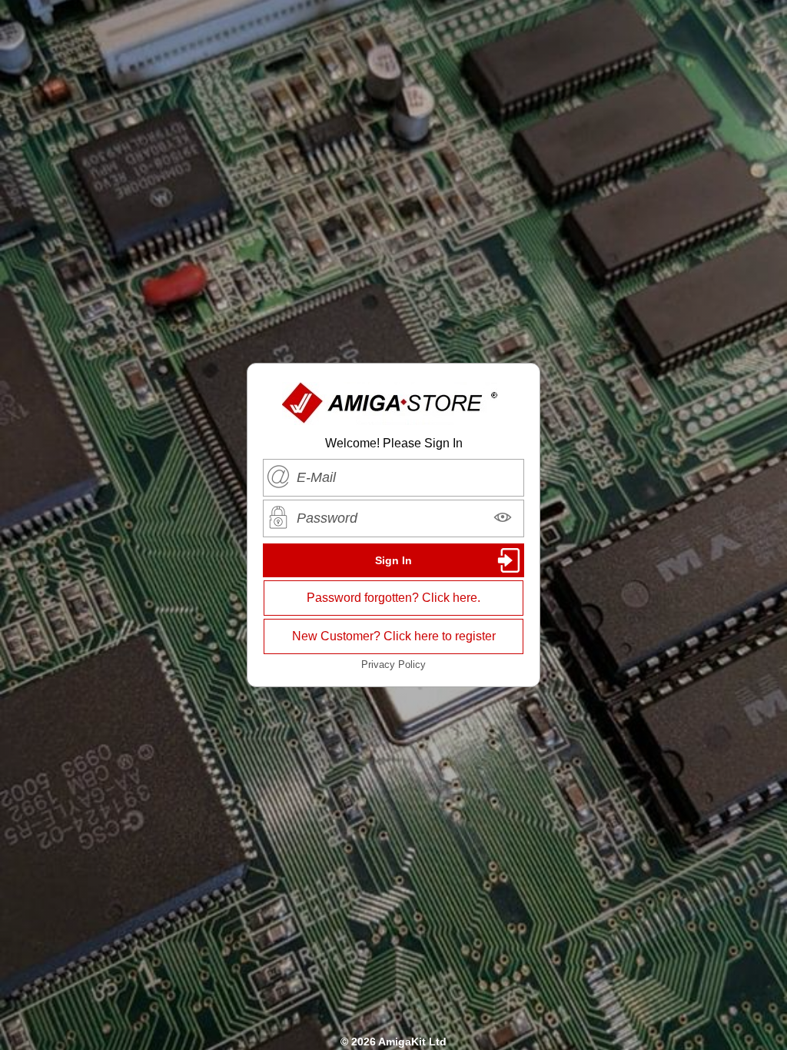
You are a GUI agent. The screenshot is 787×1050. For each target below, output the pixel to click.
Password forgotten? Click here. (393, 597)
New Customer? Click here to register (394, 636)
